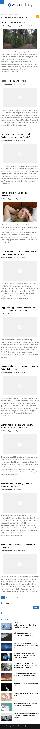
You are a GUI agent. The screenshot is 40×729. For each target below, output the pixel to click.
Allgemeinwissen (20, 84)
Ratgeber (18, 313)
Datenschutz (30, 726)
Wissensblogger (7, 26)
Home (2, 14)
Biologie (18, 26)
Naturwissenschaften (27, 26)
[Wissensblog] (20, 2)
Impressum (21, 726)
